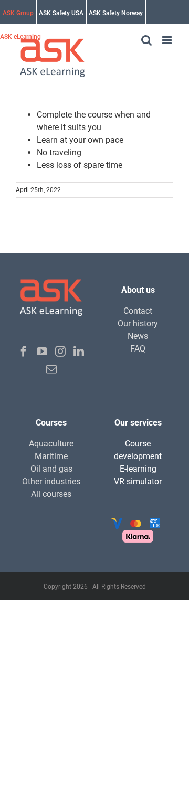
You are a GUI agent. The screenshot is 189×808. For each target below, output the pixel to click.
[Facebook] (23, 351)
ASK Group (18, 13)
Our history (138, 323)
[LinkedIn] (79, 351)
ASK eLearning (20, 36)
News (138, 336)
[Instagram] (60, 351)
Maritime (51, 456)
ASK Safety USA (61, 13)
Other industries (51, 481)
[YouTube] (42, 351)
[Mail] (51, 369)
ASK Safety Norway (116, 13)
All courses (51, 494)
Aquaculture (51, 444)
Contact (137, 311)
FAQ (137, 349)
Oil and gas (51, 469)
